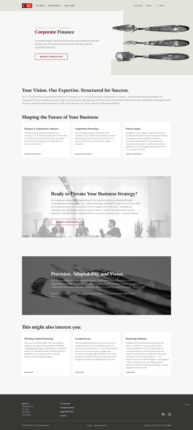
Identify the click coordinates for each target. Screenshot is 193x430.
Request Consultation (51, 57)
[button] (46, 139)
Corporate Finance (64, 28)
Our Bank (40, 5)
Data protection (100, 425)
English (149, 5)
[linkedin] (163, 414)
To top (187, 404)
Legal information (67, 411)
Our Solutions (54, 5)
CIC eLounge (138, 5)
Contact (63, 415)
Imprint (89, 425)
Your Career (69, 5)
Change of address (67, 407)
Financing (51, 28)
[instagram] (169, 414)
